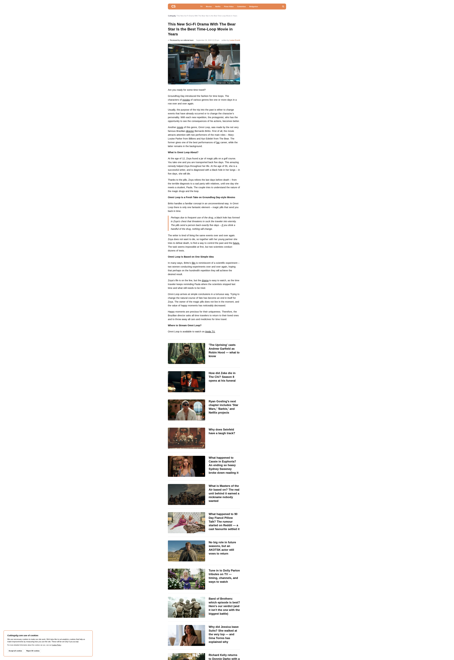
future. (236, 243)
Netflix (217, 6)
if (222, 225)
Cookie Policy (56, 645)
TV (201, 6)
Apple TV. (210, 331)
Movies (209, 6)
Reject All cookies (32, 651)
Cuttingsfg (172, 16)
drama (205, 280)
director (190, 131)
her (218, 142)
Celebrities (241, 6)
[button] (283, 6)
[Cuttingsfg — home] (173, 6)
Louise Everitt (234, 40)
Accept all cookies (15, 651)
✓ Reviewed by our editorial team (181, 40)
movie (180, 127)
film (193, 263)
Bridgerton (253, 6)
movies (186, 99)
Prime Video (229, 6)
